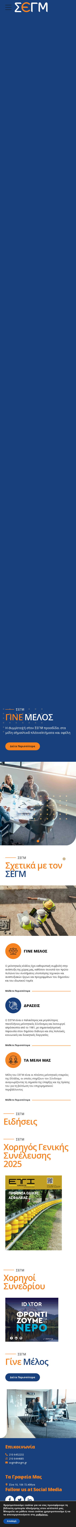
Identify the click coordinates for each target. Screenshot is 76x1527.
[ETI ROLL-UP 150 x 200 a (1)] (33, 1212)
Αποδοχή (11, 1521)
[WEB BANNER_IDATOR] (31, 1320)
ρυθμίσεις (42, 1514)
